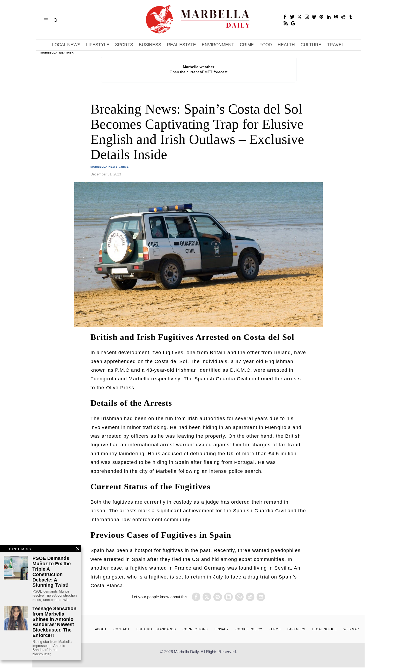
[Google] (293, 23)
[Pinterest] (321, 17)
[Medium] (336, 17)
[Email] (261, 597)
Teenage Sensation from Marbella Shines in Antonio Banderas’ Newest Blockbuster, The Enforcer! (54, 622)
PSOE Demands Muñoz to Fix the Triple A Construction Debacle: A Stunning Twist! (51, 572)
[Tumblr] (350, 17)
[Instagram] (307, 17)
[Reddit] (343, 17)
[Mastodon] (314, 17)
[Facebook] (285, 17)
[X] (299, 17)
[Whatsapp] (239, 597)
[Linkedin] (328, 17)
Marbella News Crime (109, 166)
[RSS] (285, 23)
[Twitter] (292, 17)
